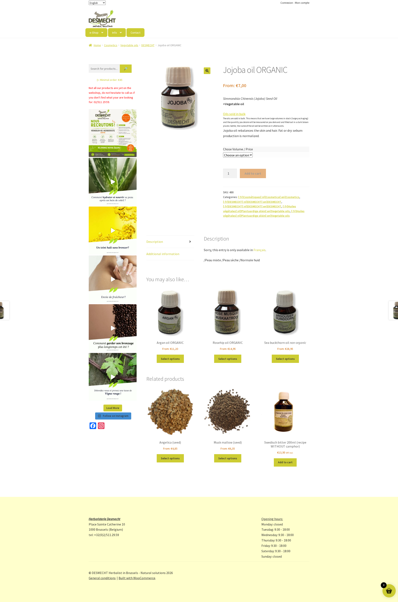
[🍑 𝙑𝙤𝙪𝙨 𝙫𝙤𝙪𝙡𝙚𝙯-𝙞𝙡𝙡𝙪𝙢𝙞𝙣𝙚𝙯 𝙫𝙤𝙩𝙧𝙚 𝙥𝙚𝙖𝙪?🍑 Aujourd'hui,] (113, 230)
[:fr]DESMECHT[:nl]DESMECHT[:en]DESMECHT (252, 202)
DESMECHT (147, 45)
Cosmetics (110, 45)
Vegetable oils (129, 45)
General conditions (102, 578)
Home (97, 45)
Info (114, 32)
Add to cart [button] (285, 462)
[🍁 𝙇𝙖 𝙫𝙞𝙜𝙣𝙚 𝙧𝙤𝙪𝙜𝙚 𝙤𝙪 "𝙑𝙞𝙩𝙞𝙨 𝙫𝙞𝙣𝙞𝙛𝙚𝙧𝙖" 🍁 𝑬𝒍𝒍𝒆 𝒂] (113, 377)
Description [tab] (154, 242)
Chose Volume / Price (238, 149)
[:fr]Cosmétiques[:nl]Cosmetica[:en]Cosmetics (268, 197)
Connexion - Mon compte (294, 3)
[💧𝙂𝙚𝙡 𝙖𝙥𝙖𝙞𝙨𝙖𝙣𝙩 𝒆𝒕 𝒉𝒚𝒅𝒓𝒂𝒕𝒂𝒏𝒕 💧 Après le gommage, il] (113, 182)
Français (260, 250)
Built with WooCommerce (137, 578)
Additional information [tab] (162, 254)
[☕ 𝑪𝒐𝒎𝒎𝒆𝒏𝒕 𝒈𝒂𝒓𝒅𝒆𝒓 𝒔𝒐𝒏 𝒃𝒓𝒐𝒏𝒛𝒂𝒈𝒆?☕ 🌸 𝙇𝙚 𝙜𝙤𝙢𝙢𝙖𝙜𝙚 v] (113, 328)
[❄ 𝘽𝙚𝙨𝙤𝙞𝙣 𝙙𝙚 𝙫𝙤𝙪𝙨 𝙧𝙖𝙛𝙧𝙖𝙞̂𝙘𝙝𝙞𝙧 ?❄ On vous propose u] (113, 279)
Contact (135, 32)
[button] (207, 70)
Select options (170, 359)
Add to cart (253, 173)
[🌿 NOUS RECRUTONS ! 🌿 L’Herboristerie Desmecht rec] (113, 133)
